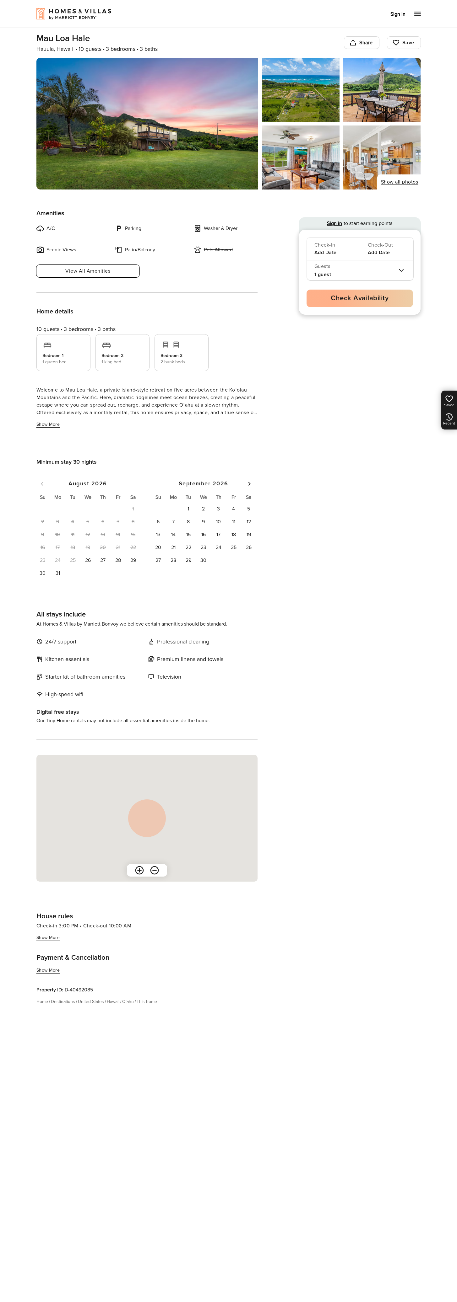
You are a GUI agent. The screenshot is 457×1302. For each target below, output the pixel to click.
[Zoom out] (155, 870)
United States (91, 1001)
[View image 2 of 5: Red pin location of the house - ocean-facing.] (301, 90)
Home (42, 1001)
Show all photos (399, 182)
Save (408, 43)
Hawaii (113, 1001)
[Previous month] (42, 484)
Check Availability (360, 298)
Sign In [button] (397, 14)
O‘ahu (128, 1001)
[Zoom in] (139, 870)
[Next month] (249, 484)
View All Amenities (87, 271)
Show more (48, 424)
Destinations (63, 1001)
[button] (88, 560)
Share (366, 43)
